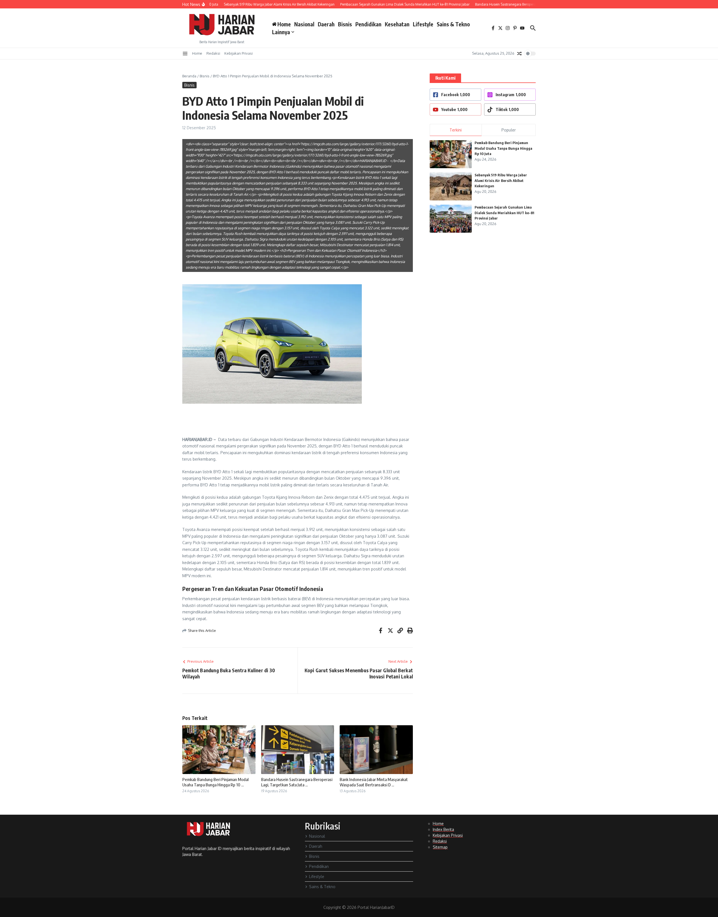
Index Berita (443, 829)
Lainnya (281, 32)
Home (197, 53)
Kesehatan (397, 24)
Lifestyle (423, 24)
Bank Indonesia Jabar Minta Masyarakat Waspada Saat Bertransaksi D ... (374, 782)
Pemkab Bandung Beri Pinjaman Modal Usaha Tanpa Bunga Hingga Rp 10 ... (215, 782)
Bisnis (345, 24)
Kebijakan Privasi (238, 53)
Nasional (304, 24)
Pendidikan (368, 24)
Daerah (326, 24)
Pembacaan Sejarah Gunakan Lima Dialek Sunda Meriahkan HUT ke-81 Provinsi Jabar (504, 212)
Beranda (189, 76)
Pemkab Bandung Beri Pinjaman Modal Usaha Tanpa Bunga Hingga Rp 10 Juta (503, 148)
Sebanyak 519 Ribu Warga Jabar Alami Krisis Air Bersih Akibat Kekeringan (501, 180)
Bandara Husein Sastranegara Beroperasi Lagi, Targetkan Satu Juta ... (296, 782)
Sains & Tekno (453, 24)
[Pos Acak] (519, 53)
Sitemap (440, 847)
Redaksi (213, 53)
